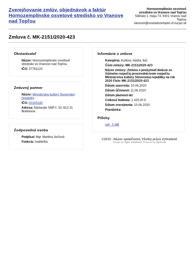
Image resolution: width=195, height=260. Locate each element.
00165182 (36, 103)
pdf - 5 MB (112, 124)
